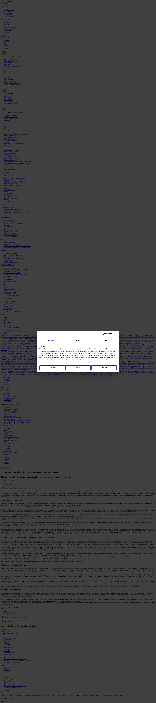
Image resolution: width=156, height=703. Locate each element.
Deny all (52, 367)
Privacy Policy (104, 362)
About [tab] (105, 340)
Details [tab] (78, 340)
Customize (77, 367)
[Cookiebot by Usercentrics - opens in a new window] (104, 334)
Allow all (104, 367)
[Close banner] (116, 334)
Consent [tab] (51, 340)
